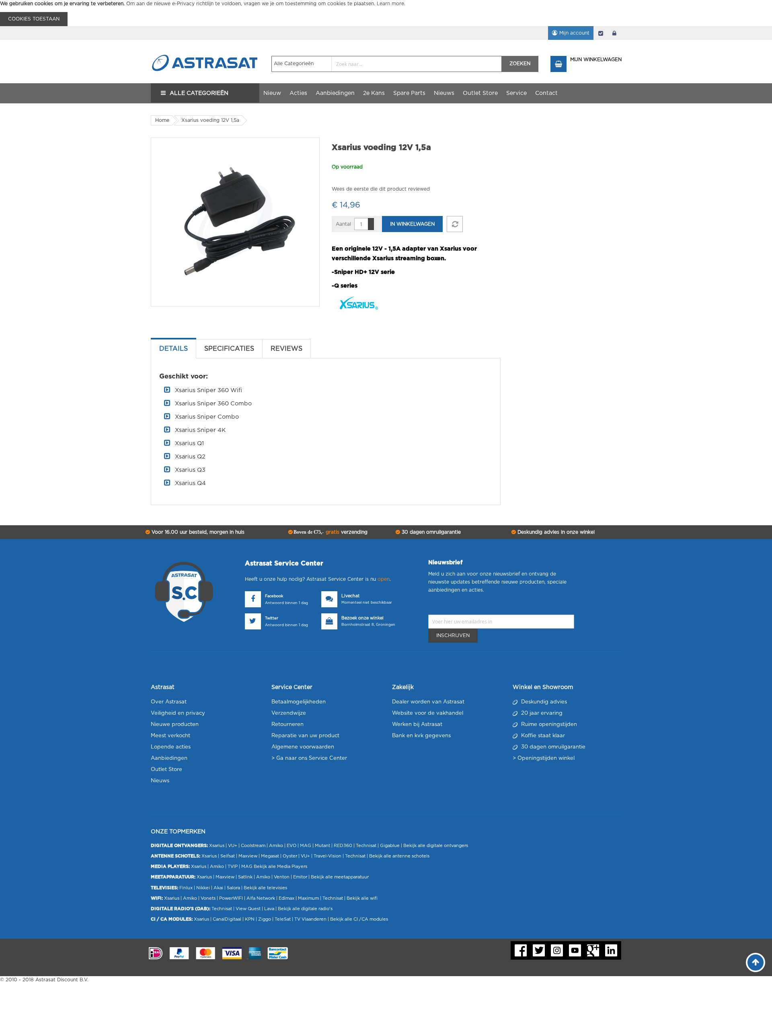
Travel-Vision (327, 856)
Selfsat (227, 856)
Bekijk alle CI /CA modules (359, 919)
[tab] (173, 348)
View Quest (248, 909)
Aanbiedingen (169, 758)
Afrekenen (601, 33)
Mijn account (574, 33)
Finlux (186, 888)
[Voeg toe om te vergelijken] (455, 224)
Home (162, 120)
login (614, 33)
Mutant (322, 845)
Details (173, 348)
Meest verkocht (170, 735)
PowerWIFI (231, 898)
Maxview (247, 856)
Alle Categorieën (199, 93)
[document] (386, 13)
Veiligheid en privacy (178, 713)
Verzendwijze (288, 713)
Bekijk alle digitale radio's (305, 909)
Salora (233, 888)
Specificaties (229, 348)
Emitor (300, 877)
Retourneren (287, 724)
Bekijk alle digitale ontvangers (435, 845)
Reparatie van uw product (305, 735)
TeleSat (283, 919)
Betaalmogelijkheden (298, 702)
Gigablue (390, 845)
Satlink (245, 877)
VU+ (232, 845)
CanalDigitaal (227, 919)
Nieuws (160, 780)
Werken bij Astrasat (417, 724)
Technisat (366, 845)
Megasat (270, 856)
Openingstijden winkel (546, 758)
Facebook (274, 596)
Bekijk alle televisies (265, 888)
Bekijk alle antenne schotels (399, 856)
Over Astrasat (169, 702)
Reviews (286, 348)
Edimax (286, 898)
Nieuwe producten (175, 724)
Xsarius (216, 845)
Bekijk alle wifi (362, 898)
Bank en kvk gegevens (421, 735)
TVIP (233, 866)
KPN (250, 919)
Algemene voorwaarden (302, 747)
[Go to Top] (755, 962)
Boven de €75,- (330, 532)
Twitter (271, 618)
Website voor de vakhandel (427, 713)
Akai (218, 888)
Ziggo (264, 919)
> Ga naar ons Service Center (309, 758)
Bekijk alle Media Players (280, 866)
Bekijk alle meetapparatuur (340, 877)
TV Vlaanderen (310, 919)
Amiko (276, 845)
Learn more (390, 3)
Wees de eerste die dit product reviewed (381, 189)
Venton (282, 877)
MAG (305, 845)
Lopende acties (171, 747)
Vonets (208, 898)
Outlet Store (166, 769)
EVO (291, 845)
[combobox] (386, 64)
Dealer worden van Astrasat (428, 702)
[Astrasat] (205, 47)
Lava (269, 909)
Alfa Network (260, 898)
